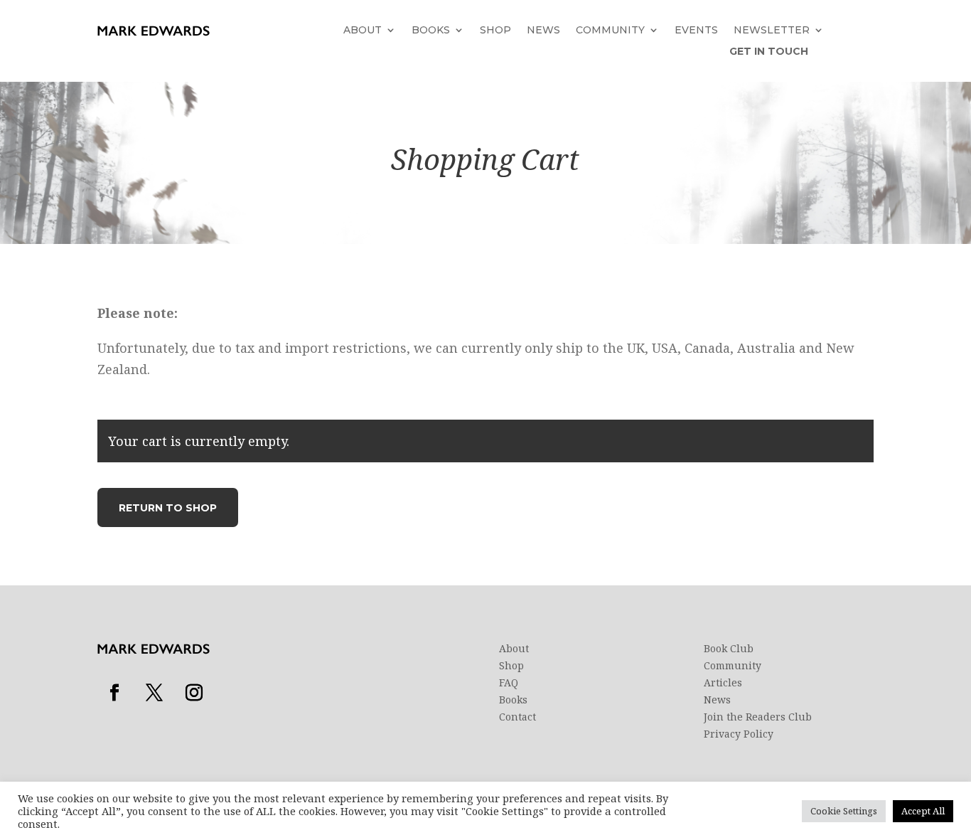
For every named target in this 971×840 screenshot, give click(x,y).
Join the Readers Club (758, 717)
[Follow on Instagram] (194, 693)
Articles (723, 683)
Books (431, 30)
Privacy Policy (738, 734)
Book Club (728, 649)
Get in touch (768, 52)
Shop (495, 30)
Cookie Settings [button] (843, 810)
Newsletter (772, 30)
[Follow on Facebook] (114, 693)
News (543, 30)
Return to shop (168, 507)
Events (696, 30)
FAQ (508, 683)
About (362, 30)
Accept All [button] (923, 810)
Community (610, 30)
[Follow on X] (154, 693)
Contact (517, 717)
